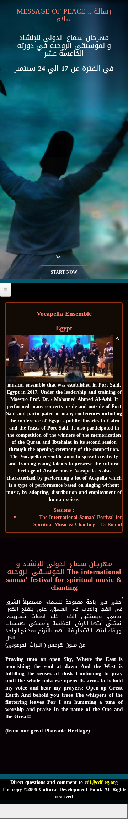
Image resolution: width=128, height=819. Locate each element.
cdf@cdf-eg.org (101, 782)
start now (64, 272)
